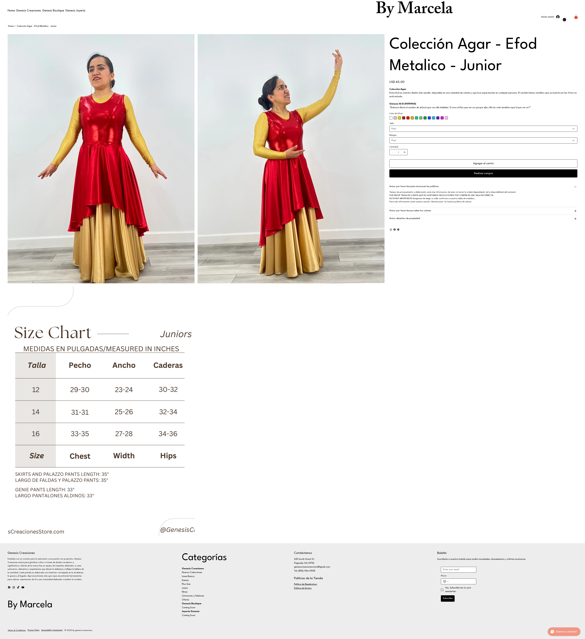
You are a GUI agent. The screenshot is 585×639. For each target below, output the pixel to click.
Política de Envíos (303, 588)
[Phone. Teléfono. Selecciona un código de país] (446, 581)
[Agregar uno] (405, 152)
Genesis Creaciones (21, 553)
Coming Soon (188, 608)
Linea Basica (188, 576)
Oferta (185, 600)
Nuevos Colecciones (192, 572)
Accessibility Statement (52, 630)
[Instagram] (13, 587)
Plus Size (186, 584)
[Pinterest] (398, 229)
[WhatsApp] (390, 229)
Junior (185, 588)
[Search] (564, 19)
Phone (443, 576)
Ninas (185, 592)
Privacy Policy (33, 630)
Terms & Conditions (17, 630)
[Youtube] (22, 587)
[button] (576, 17)
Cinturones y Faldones (193, 596)
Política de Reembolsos (305, 584)
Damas (185, 580)
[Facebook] (394, 229)
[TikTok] (18, 587)
